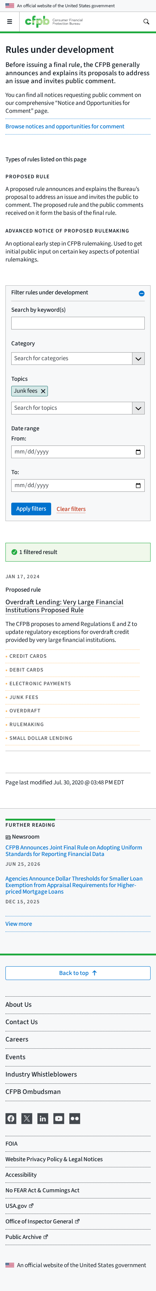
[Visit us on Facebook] (10, 1118)
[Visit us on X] (26, 1118)
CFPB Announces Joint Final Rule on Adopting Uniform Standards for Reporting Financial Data (73, 850)
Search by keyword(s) (38, 310)
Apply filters (31, 508)
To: (15, 472)
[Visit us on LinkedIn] (42, 1118)
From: (18, 438)
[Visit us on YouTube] (58, 1118)
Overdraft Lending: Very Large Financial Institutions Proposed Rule (64, 606)
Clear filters (71, 508)
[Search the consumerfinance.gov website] (146, 21)
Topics (19, 379)
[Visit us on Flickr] (74, 1118)
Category (23, 343)
